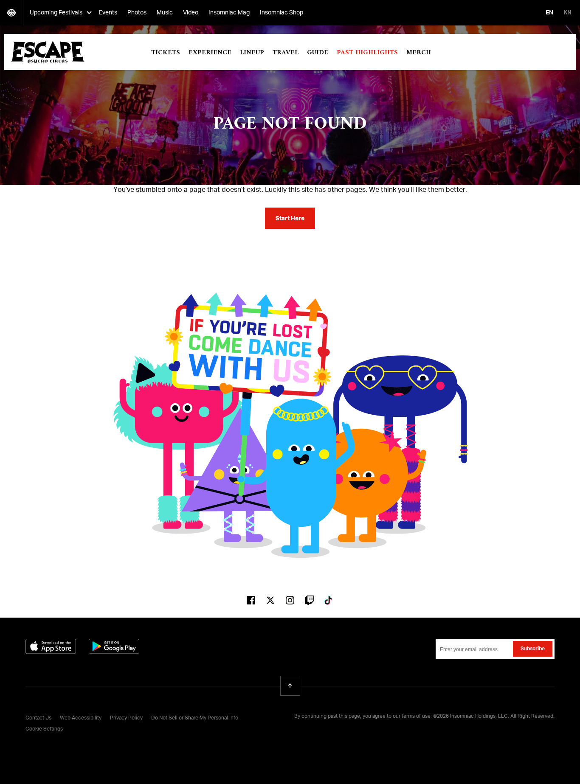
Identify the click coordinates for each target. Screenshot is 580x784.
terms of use (416, 716)
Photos (136, 13)
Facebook (251, 600)
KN (567, 13)
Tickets (165, 53)
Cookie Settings (44, 729)
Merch (418, 53)
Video (190, 13)
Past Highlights (367, 53)
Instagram (290, 600)
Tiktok (329, 600)
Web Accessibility (80, 718)
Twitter (270, 600)
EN (549, 13)
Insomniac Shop (281, 13)
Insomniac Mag (229, 13)
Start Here (290, 219)
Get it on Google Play (114, 646)
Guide (317, 53)
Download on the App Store (50, 646)
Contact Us (38, 718)
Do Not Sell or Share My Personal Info (194, 718)
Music (165, 13)
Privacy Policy (126, 718)
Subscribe (533, 649)
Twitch (309, 600)
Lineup (252, 53)
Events (108, 13)
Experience (210, 53)
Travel (285, 53)
